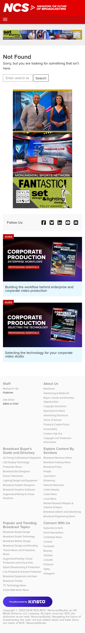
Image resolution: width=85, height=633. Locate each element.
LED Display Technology (16, 462)
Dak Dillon (8, 400)
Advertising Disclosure (55, 415)
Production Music (12, 467)
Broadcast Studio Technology (19, 536)
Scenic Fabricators (13, 476)
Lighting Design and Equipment (20, 480)
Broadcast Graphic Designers (19, 485)
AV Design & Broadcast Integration (22, 458)
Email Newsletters (53, 532)
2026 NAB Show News (16, 590)
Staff (7, 384)
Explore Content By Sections (58, 451)
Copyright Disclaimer (54, 406)
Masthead (49, 389)
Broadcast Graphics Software (19, 489)
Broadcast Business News (57, 458)
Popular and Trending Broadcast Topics (20, 525)
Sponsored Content (54, 411)
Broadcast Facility (12, 581)
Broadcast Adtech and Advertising (62, 512)
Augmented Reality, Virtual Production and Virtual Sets (18, 561)
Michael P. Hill (10, 389)
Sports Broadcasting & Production (21, 567)
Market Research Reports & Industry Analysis (58, 505)
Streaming (49, 480)
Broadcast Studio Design (16, 532)
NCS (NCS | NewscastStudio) (50, 610)
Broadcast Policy (52, 467)
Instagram (49, 573)
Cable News (50, 494)
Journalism (49, 476)
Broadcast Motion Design (17, 541)
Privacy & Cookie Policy (56, 424)
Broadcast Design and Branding (20, 545)
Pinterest (48, 564)
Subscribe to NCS (53, 528)
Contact (47, 542)
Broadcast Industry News (57, 462)
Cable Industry (51, 489)
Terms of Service (52, 420)
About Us (50, 384)
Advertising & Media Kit (56, 393)
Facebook (48, 546)
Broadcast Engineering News (59, 516)
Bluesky (47, 551)
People (47, 471)
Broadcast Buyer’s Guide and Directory (19, 451)
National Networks (53, 485)
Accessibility (50, 429)
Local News (49, 499)
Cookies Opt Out (52, 433)
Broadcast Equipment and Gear (20, 576)
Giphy (46, 569)
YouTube (48, 555)
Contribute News (52, 537)
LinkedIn (48, 560)
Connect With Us (56, 523)
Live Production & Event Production (22, 572)
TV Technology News (14, 585)
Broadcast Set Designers (16, 471)
